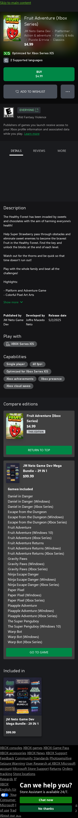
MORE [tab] (62, 151)
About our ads (10, 815)
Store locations (24, 773)
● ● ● (68, 91)
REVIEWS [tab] (39, 151)
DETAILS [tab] (16, 151)
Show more (10, 302)
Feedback (7, 758)
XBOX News (36, 753)
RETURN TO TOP (39, 450)
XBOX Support (56, 753)
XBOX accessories (13, 753)
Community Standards (32, 758)
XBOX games (32, 747)
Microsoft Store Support (31, 768)
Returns (55, 768)
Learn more (31, 133)
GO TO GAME (39, 652)
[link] (22, 706)
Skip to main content (15, 2)
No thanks (46, 809)
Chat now (46, 800)
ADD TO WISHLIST (32, 91)
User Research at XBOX (43, 763)
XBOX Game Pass (56, 747)
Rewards (6, 779)
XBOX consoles (11, 747)
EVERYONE (27, 110)
